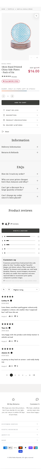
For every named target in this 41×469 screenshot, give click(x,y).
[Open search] (4, 289)
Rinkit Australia (17, 457)
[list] (20, 407)
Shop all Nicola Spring (25, 9)
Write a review (20, 231)
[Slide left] (31, 57)
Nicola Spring (6, 63)
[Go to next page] (34, 375)
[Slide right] (36, 57)
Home (3, 9)
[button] (20, 236)
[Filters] (9, 289)
